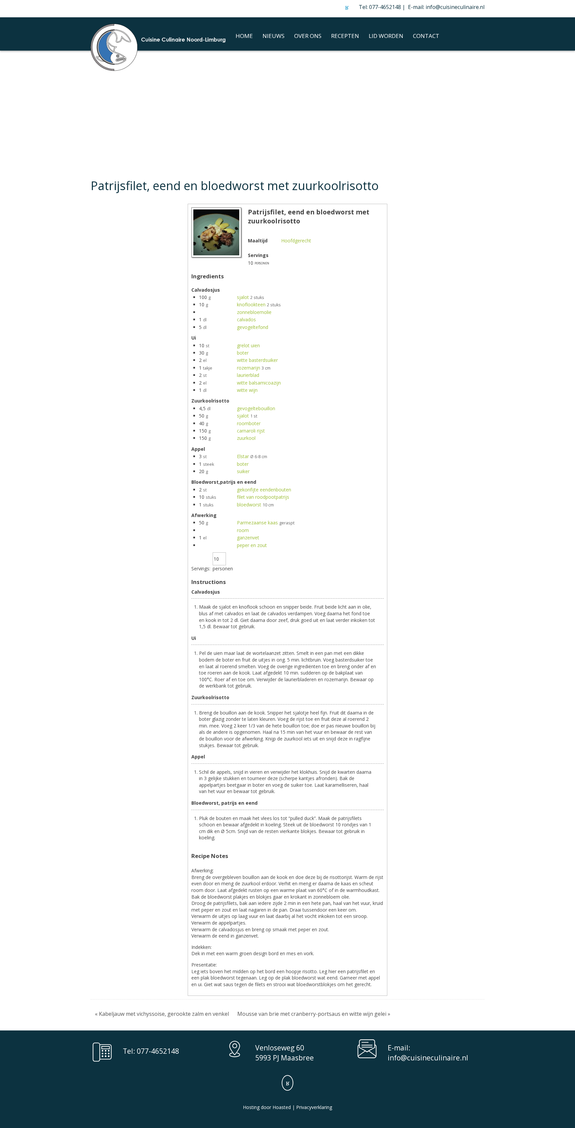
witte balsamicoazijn (259, 383)
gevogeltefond (252, 327)
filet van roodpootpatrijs (263, 497)
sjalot (243, 297)
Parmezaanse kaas (257, 522)
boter (243, 353)
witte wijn (247, 390)
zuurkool (246, 438)
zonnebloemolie (254, 312)
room (243, 530)
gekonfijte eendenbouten (264, 489)
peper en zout (252, 545)
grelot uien (248, 345)
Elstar (243, 456)
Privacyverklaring (314, 1107)
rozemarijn (248, 368)
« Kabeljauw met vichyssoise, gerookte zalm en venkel (162, 1013)
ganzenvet (248, 537)
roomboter (249, 423)
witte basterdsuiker (257, 360)
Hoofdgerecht (296, 240)
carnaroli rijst (251, 430)
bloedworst (249, 504)
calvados (246, 319)
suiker (243, 471)
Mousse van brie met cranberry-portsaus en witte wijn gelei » (313, 1013)
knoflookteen (251, 304)
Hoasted (282, 1107)
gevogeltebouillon (256, 408)
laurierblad (248, 375)
